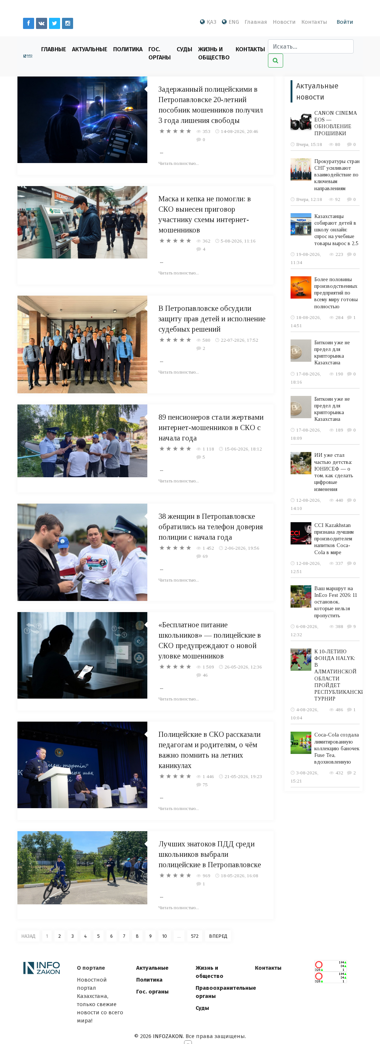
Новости (284, 22)
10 (164, 936)
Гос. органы (159, 53)
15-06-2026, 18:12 (243, 449)
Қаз (211, 22)
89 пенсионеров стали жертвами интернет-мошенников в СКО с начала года (210, 427)
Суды (184, 49)
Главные (53, 49)
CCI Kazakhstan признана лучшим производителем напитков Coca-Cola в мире (334, 539)
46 (205, 675)
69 (205, 556)
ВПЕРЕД (218, 936)
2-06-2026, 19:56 (242, 548)
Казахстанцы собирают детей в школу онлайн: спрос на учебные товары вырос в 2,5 (336, 230)
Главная (256, 22)
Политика (127, 49)
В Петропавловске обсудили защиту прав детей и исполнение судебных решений (211, 318)
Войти (345, 22)
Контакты (314, 22)
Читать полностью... (178, 163)
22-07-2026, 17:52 (239, 340)
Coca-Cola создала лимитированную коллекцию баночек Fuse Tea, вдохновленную (337, 748)
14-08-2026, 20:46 (239, 131)
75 (205, 784)
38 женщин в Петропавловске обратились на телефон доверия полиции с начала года (210, 526)
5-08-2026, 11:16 (238, 241)
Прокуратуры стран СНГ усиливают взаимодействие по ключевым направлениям (337, 175)
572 (195, 936)
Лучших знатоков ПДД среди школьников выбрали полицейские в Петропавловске (209, 854)
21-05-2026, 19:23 (243, 776)
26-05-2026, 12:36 (243, 667)
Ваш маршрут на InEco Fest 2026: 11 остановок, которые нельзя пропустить (335, 602)
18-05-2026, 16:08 (239, 875)
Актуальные (89, 49)
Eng (234, 22)
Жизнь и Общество (214, 53)
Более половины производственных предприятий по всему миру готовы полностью (336, 293)
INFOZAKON (168, 1036)
